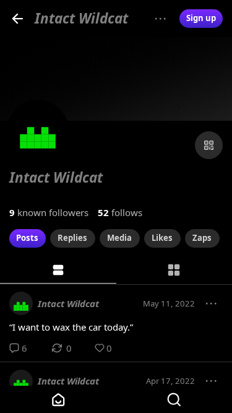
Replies (72, 237)
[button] (211, 304)
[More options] (160, 19)
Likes (162, 237)
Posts (27, 237)
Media (119, 237)
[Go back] (17, 18)
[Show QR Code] (209, 145)
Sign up (201, 18)
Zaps (202, 237)
